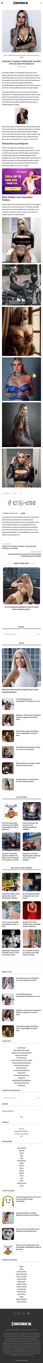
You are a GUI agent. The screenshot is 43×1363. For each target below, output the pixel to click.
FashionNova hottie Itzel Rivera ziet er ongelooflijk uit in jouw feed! (27, 733)
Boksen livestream (21, 1055)
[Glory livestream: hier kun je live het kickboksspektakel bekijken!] (32, 811)
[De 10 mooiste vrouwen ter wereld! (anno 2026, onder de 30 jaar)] (32, 939)
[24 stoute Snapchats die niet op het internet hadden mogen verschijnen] (8, 1202)
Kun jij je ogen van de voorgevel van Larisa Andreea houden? (20, 690)
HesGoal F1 (21, 1078)
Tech (21, 1158)
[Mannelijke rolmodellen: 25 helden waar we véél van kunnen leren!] (11, 939)
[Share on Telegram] (26, 503)
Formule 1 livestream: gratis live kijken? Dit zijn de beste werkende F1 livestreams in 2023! (10, 856)
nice (21, 493)
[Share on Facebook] (9, 503)
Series (22, 1168)
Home (6, 55)
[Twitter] (19, 1313)
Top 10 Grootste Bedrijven (21, 1070)
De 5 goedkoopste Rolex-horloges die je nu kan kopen (31, 896)
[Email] (28, 1313)
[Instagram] (23, 1313)
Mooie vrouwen (21, 1276)
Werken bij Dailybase (21, 1131)
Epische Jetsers (21, 1286)
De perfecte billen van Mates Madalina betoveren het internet (27, 1214)
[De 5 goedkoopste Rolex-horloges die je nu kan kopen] (32, 882)
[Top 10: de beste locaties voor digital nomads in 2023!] (11, 910)
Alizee (22, 1296)
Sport (21, 1186)
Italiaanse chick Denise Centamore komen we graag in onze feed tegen (28, 717)
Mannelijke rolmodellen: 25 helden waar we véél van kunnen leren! (11, 952)
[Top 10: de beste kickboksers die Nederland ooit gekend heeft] (8, 1234)
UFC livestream (21, 1058)
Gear (21, 1155)
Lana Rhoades (21, 1289)
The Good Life (21, 1148)
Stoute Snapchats (21, 1274)
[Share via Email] (32, 503)
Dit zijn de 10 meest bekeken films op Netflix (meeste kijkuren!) (32, 924)
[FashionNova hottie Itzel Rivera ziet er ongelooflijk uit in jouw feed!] (8, 736)
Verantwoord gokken (21, 1134)
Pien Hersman (21, 1271)
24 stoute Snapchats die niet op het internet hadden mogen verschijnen (28, 1199)
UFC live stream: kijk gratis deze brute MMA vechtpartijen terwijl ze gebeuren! (10, 826)
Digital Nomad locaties (21, 1065)
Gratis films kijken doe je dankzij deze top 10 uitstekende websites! (11, 896)
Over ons (21, 1129)
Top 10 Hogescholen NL (21, 1083)
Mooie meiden (21, 1279)
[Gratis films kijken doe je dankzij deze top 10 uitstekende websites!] (11, 882)
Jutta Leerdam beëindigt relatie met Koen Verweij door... (21, 608)
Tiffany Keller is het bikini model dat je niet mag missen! (28, 764)
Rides (21, 1175)
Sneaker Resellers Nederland (21, 1063)
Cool (21, 1178)
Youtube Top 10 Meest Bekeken (21, 1052)
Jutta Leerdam (21, 1301)
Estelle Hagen (21, 1291)
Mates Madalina (21, 1299)
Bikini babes (22, 1281)
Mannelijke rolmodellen (21, 1050)
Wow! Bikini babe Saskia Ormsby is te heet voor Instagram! (28, 748)
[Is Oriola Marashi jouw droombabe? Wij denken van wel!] (8, 704)
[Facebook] (14, 1313)
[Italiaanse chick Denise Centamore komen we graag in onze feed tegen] (8, 720)
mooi (14, 493)
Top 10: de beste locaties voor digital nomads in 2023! (10, 924)
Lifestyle (21, 1150)
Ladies (21, 1269)
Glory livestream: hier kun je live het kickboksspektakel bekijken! (30, 826)
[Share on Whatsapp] (21, 503)
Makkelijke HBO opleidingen (21, 1080)
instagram (6, 493)
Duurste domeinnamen (21, 1075)
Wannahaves (21, 1160)
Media (22, 1163)
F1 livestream (21, 1047)
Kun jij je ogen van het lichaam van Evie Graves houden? (27, 780)
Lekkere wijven (21, 1284)
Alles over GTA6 (21, 1068)
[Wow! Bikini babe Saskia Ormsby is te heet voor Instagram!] (8, 752)
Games (21, 1170)
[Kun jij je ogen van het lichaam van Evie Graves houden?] (8, 784)
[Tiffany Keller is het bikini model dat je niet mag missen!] (8, 768)
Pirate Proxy (22, 1073)
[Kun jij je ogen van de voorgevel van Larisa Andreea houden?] (21, 667)
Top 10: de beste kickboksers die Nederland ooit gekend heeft (27, 1230)
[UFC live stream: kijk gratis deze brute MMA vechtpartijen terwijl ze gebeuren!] (11, 811)
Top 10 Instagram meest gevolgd (21, 1060)
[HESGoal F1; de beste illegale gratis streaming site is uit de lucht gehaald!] (32, 842)
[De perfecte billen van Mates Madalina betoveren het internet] (8, 1218)
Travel (21, 1153)
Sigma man (21, 1085)
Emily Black (22, 1294)
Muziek (21, 1173)
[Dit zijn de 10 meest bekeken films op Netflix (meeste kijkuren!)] (32, 910)
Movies (21, 1165)
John (23, 513)
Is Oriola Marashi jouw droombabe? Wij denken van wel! (28, 700)
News (21, 1180)
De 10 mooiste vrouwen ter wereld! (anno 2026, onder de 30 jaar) (31, 952)
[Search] (41, 3)
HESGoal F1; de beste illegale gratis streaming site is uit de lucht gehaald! (31, 856)
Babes (22, 1266)
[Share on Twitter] (15, 503)
